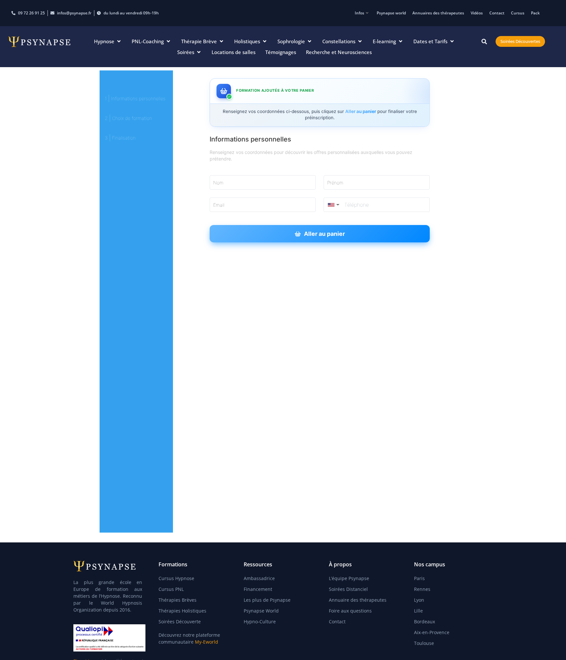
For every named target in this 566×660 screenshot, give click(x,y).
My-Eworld (206, 642)
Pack (535, 13)
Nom (218, 182)
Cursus (517, 13)
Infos (359, 13)
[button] (108, 41)
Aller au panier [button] (324, 233)
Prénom (335, 182)
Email (218, 205)
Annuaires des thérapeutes (438, 13)
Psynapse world (391, 13)
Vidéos (477, 13)
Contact (496, 13)
